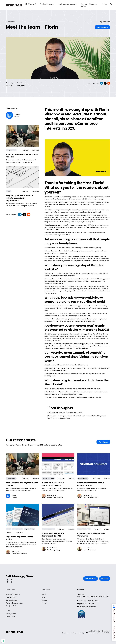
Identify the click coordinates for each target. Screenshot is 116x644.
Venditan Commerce (13, 594)
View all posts (103, 442)
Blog (43, 597)
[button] (31, 4)
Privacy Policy (11, 614)
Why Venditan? (90, 578)
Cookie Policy (10, 616)
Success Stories (84, 5)
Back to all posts (102, 27)
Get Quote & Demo (12, 606)
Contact (104, 4)
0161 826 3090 (85, 604)
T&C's (8, 611)
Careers (44, 600)
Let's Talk (104, 578)
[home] (14, 5)
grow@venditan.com (86, 607)
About (44, 594)
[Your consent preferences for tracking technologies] (3, 641)
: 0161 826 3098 (87, 601)
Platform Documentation (14, 603)
